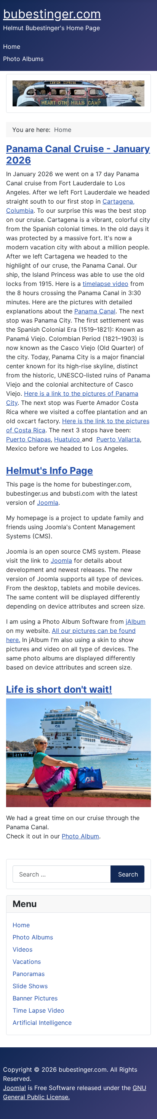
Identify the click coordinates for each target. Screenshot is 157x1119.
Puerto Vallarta (118, 439)
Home (11, 46)
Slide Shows (30, 986)
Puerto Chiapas (28, 439)
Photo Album (80, 836)
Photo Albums (23, 59)
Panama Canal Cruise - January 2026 (78, 154)
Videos (22, 949)
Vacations (27, 961)
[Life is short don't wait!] (78, 752)
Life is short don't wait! (59, 689)
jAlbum (136, 621)
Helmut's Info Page (49, 470)
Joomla (47, 502)
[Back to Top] (147, 1109)
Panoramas (29, 974)
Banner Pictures (35, 998)
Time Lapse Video (38, 1010)
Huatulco (68, 439)
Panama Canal (94, 311)
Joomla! (14, 1088)
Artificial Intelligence (42, 1022)
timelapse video (105, 283)
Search (128, 874)
